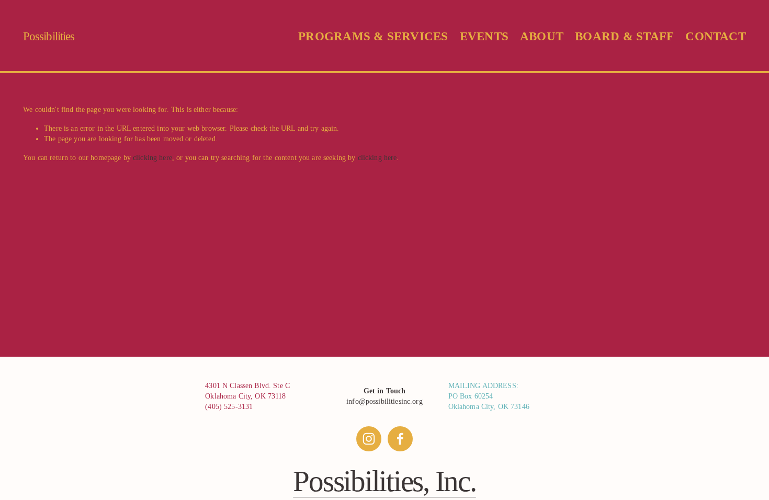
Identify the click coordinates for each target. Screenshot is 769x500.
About (541, 36)
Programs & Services (373, 36)
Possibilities (48, 36)
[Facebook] (400, 438)
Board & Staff (624, 36)
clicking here (152, 157)
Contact (715, 36)
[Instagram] (368, 438)
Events (484, 36)
